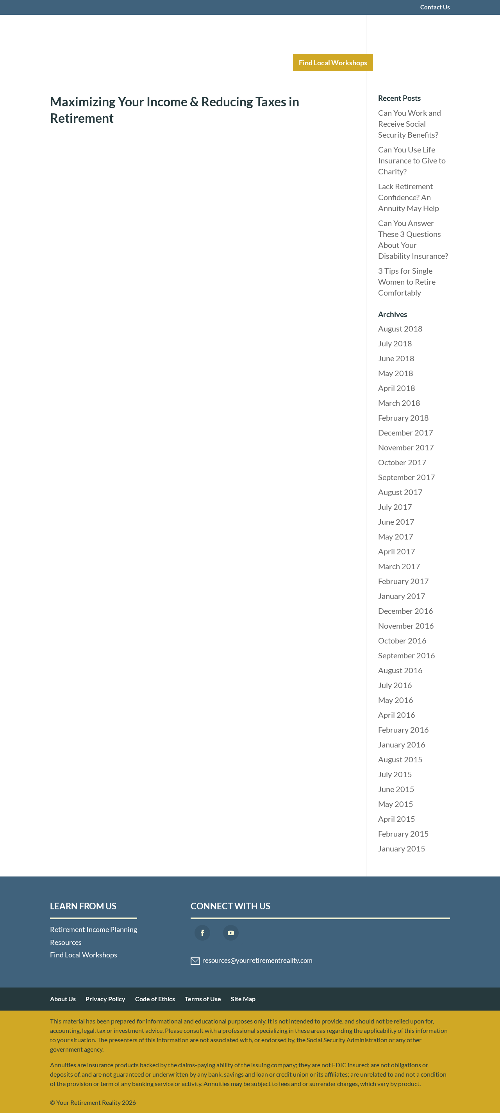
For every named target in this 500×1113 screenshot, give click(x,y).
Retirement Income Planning (177, 62)
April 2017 (396, 551)
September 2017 (406, 477)
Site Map (243, 998)
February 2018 (403, 417)
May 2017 (395, 536)
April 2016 (396, 714)
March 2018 (399, 402)
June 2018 (396, 358)
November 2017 (406, 447)
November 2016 (406, 625)
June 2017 (396, 521)
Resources (260, 62)
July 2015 (395, 774)
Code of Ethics (155, 998)
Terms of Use (203, 998)
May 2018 (395, 373)
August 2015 (400, 759)
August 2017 (400, 491)
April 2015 (396, 818)
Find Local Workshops (333, 62)
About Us (63, 998)
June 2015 (396, 789)
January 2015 (401, 848)
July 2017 (395, 506)
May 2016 (395, 699)
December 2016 (405, 610)
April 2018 (396, 388)
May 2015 (395, 803)
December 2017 (405, 432)
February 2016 (403, 729)
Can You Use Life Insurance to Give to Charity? (412, 160)
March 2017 (399, 566)
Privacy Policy (105, 998)
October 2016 (402, 640)
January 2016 (401, 744)
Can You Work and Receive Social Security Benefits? (409, 123)
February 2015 (403, 833)
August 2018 (400, 328)
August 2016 (400, 670)
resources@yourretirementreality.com (257, 960)
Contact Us (435, 7)
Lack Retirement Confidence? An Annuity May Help (408, 197)
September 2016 (406, 655)
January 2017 (401, 595)
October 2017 (402, 462)
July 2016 (395, 685)
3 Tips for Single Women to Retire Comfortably (407, 281)
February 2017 (403, 581)
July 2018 (395, 343)
